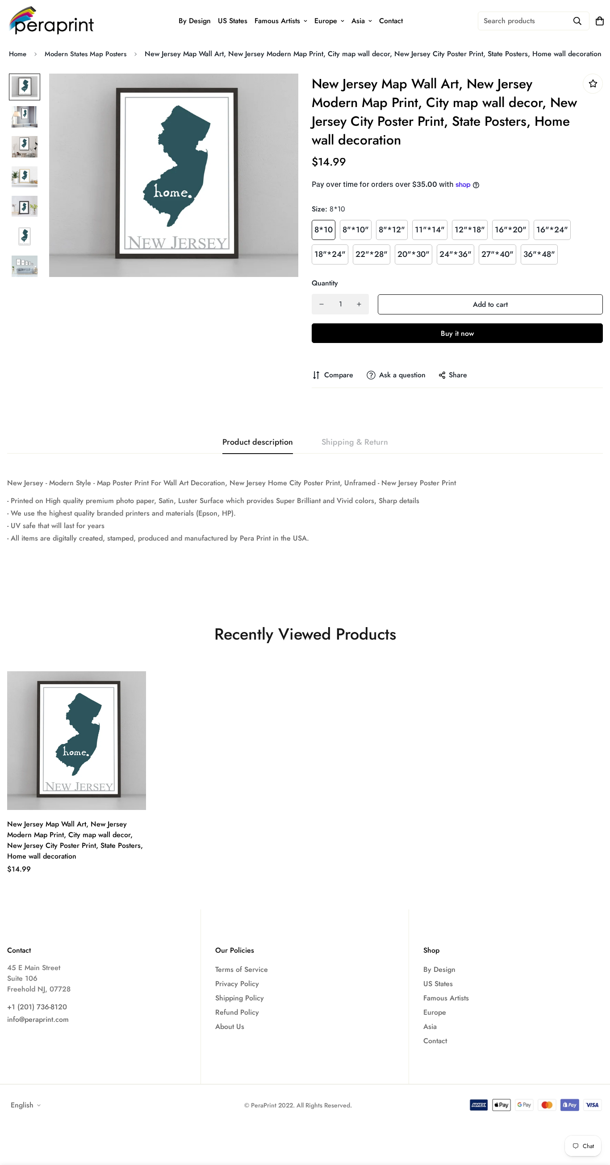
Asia (358, 21)
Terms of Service (241, 969)
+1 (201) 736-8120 (37, 1007)
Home (17, 54)
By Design (195, 21)
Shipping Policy (239, 998)
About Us (229, 1026)
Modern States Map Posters (85, 54)
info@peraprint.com (38, 1019)
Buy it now (457, 333)
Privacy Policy (237, 984)
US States (232, 21)
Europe (325, 21)
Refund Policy (237, 1012)
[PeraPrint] (51, 20)
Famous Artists (277, 21)
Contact (391, 21)
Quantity (325, 283)
